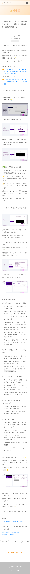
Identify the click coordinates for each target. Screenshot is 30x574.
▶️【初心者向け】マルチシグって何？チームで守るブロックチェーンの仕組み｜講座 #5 (15, 82)
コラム (15, 41)
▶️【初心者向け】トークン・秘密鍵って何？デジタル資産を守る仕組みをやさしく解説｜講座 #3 (15, 71)
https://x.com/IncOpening (13, 522)
